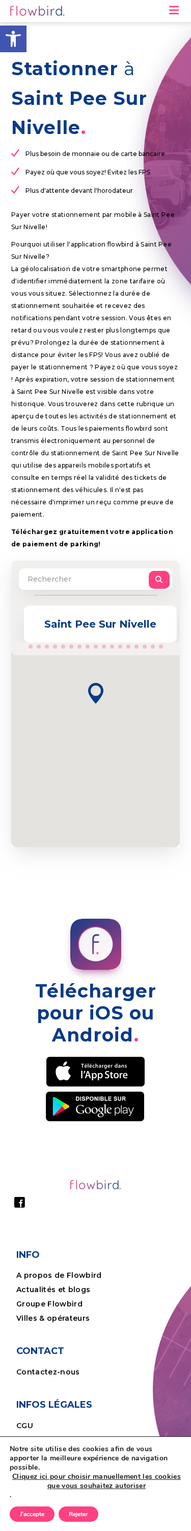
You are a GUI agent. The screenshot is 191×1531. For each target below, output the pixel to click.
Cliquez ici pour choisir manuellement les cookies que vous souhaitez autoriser (96, 1481)
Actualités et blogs (53, 1289)
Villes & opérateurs (53, 1318)
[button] (13, 39)
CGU (24, 1425)
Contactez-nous (48, 1372)
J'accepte (32, 1514)
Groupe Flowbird (50, 1303)
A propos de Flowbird (59, 1275)
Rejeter (78, 1514)
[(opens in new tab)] (95, 1070)
